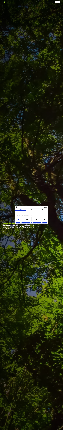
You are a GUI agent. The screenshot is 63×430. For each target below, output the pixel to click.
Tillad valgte (31, 222)
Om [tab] (42, 209)
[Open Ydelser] (27, 1)
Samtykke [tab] (20, 209)
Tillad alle (42, 222)
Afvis (21, 222)
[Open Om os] (40, 1)
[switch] (27, 219)
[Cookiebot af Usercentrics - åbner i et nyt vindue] (44, 207)
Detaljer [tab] (32, 209)
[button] (1, 220)
